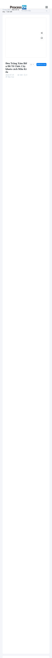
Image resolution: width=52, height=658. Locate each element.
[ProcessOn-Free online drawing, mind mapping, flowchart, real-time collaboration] (18, 7)
